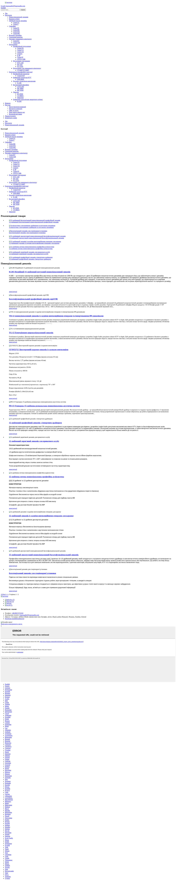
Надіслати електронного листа (11, 624)
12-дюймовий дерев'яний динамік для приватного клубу (28, 254)
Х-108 (19, 83)
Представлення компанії (17, 107)
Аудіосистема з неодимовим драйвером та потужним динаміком (31, 227)
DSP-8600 (20, 79)
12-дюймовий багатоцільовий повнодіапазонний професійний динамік (34, 222)
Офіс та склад (13, 110)
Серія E (19, 54)
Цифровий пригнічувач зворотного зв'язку (28, 99)
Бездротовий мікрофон (21, 85)
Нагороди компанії (15, 109)
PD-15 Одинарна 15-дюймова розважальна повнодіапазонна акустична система (44, 406)
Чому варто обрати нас (17, 112)
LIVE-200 (20, 87)
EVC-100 (20, 63)
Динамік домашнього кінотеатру (20, 39)
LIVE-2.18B (21, 59)
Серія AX (20, 52)
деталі (15, 292)
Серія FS (16, 28)
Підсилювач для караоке (21, 61)
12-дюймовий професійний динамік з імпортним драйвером (30, 259)
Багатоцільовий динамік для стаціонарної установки (27, 233)
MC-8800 (20, 88)
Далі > (4, 594)
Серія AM (16, 43)
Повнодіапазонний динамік (18, 17)
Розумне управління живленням (24, 81)
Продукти (8, 15)
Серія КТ (16, 41)
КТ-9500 (20, 94)
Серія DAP (21, 76)
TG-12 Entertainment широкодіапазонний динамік (31, 333)
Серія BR (16, 30)
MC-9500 (20, 90)
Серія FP (20, 57)
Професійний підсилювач (22, 46)
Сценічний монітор (16, 37)
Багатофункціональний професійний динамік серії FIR (33, 299)
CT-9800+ (20, 96)
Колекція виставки (15, 114)
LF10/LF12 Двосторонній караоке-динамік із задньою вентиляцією (38, 349)
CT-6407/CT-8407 (23, 70)
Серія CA (20, 50)
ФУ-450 (19, 65)
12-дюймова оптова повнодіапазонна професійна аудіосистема (30, 248)
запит (11, 292)
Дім (6, 13)
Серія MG (16, 33)
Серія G (15, 24)
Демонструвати (10, 116)
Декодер (16, 92)
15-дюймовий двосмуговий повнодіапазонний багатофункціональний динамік (36, 238)
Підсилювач (13, 44)
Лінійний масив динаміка (18, 21)
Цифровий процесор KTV (22, 77)
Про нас (7, 105)
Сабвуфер (12, 26)
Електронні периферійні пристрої (20, 72)
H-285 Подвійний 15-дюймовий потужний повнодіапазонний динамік (39, 272)
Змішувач (20, 98)
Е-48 (18, 55)
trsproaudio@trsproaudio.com (29, 615)
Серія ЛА (20, 48)
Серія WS (16, 32)
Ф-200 (19, 101)
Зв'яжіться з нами (11, 118)
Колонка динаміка (15, 35)
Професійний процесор (21, 74)
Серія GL (16, 22)
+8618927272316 (17, 613)
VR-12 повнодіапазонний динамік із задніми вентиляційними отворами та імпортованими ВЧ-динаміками (56, 316)
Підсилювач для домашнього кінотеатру (27, 68)
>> (8, 594)
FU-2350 (20, 66)
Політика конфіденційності (14, 619)
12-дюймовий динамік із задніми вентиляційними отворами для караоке (34, 243)
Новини (7, 103)
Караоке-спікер (14, 19)
